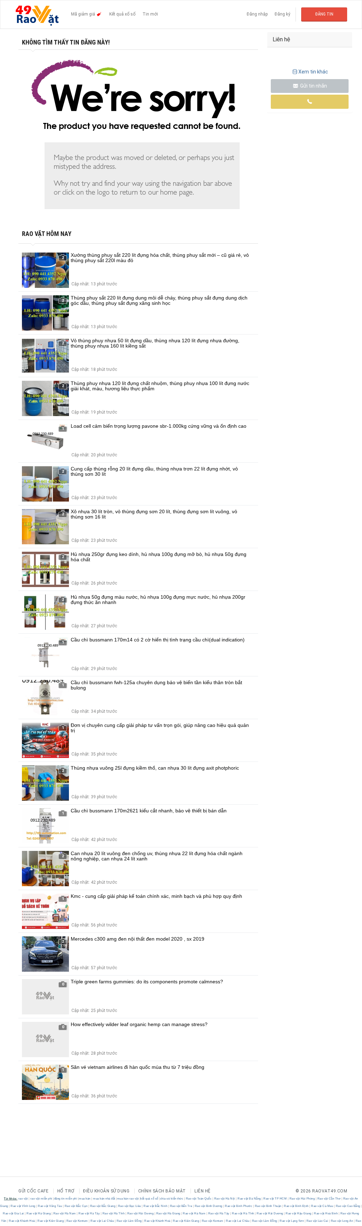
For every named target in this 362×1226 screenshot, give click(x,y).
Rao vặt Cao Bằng (348, 1206)
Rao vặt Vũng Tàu (50, 1206)
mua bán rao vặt (128, 1198)
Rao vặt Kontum (77, 1220)
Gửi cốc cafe (33, 1191)
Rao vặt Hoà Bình (326, 1213)
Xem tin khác (313, 72)
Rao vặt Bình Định (296, 1206)
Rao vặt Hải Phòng (302, 1198)
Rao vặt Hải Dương (140, 1213)
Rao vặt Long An (342, 1220)
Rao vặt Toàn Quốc (198, 1198)
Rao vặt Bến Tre (181, 1206)
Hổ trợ (66, 1191)
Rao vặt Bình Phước (238, 1206)
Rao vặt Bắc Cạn (76, 1206)
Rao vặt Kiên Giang (51, 1220)
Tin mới (150, 14)
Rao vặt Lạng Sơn (292, 1220)
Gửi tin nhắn (313, 86)
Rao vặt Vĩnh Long (23, 1206)
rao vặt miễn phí (41, 1198)
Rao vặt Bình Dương (208, 1206)
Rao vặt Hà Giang (39, 1213)
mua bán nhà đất (104, 1198)
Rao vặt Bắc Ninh (155, 1206)
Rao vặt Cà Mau (322, 1206)
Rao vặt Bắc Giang (102, 1206)
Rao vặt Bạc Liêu (129, 1206)
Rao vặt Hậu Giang (299, 1213)
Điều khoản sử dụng (106, 1191)
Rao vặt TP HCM (275, 1198)
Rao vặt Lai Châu (102, 1220)
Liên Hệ (202, 1191)
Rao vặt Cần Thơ (328, 1198)
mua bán (84, 1198)
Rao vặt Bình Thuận (268, 1206)
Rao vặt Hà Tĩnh (113, 1213)
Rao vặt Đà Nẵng (249, 1198)
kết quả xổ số (149, 1198)
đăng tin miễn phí (65, 1198)
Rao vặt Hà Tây (89, 1213)
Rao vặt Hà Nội (224, 1198)
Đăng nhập (257, 14)
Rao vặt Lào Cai (317, 1220)
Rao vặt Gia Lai (14, 1213)
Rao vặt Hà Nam (64, 1213)
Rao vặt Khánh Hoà (22, 1220)
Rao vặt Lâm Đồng (129, 1220)
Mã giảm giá (83, 14)
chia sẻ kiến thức (171, 1198)
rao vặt (23, 1198)
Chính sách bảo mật (162, 1191)
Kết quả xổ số (122, 14)
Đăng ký (282, 14)
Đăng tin (324, 14)
